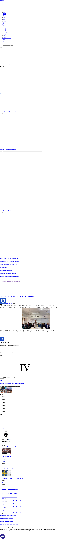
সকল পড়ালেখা (6, 32)
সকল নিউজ (4, 12)
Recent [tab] (3, 428)
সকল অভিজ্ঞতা (4, 21)
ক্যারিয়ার (5, 33)
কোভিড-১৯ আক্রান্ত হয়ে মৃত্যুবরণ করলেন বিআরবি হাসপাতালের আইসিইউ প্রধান (11, 412)
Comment (1, 351)
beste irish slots (4, 501)
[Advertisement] (28, 288)
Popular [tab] (3, 427)
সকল (2, 24)
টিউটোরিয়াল (6, 34)
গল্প (3, 22)
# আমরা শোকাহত (3, 5)
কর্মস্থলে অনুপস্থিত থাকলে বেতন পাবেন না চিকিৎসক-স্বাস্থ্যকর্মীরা (9, 493)
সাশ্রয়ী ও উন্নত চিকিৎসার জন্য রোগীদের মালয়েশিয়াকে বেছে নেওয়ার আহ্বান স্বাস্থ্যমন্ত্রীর (8, 64)
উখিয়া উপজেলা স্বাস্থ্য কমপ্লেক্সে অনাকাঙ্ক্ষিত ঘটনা (8, 406)
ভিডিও (3, 18)
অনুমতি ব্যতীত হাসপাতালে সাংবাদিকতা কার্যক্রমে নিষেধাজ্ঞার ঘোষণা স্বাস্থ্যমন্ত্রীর (12, 383)
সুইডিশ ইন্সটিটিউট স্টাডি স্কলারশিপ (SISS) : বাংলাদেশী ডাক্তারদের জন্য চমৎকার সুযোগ (12, 478)
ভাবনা (3, 23)
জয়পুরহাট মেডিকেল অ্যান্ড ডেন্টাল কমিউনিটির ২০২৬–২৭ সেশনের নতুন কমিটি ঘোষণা (11, 482)
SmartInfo (3, 510)
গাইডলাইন (4, 39)
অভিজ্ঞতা (2, 20)
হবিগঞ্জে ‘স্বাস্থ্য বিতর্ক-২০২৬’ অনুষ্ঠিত (3, 267)
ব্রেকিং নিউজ (4, 15)
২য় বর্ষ (5, 29)
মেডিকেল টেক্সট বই (5, 27)
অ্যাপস (4, 35)
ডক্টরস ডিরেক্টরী (4, 37)
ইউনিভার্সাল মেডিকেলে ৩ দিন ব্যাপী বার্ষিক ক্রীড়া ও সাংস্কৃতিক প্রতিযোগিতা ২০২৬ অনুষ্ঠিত (9, 524)
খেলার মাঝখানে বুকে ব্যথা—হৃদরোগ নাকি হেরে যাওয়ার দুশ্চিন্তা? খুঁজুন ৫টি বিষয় (8, 273)
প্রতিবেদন (3, 16)
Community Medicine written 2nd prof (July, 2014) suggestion (12, 446)
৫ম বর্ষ (5, 31)
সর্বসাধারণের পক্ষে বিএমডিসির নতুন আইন (6, 456)
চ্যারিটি (3, 43)
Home (2, 279)
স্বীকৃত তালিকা (4, 41)
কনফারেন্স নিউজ (4, 13)
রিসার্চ (3, 40)
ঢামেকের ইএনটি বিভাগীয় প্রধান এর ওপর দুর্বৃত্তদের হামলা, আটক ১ (6, 210)
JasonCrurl (3, 507)
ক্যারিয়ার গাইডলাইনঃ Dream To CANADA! (8, 509)
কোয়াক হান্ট (3, 25)
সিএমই (6, 38)
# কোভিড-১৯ (3, 2)
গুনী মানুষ (4, 19)
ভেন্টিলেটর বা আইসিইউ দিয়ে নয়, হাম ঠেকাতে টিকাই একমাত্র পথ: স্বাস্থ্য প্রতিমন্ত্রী (8, 149)
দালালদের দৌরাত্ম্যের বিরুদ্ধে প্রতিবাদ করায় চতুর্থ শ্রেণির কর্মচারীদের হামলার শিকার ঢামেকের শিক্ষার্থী (9, 261)
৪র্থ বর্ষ (5, 30)
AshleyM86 (3, 498)
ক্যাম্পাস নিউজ (4, 14)
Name (1, 352)
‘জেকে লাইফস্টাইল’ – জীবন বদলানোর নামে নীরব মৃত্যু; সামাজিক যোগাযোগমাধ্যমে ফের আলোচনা (9, 276)
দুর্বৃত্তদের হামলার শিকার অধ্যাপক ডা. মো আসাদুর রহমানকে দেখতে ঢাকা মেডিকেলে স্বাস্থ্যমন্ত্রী (9, 258)
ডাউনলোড (3, 26)
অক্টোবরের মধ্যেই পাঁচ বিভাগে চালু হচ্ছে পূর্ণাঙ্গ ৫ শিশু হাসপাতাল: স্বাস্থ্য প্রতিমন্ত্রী (8, 111)
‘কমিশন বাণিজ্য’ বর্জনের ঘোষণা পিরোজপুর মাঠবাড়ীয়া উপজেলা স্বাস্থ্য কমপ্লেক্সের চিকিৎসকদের (11, 281)
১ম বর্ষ (5, 28)
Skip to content (2, 0)
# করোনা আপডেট (3, 4)
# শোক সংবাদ (3, 3)
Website (1, 355)
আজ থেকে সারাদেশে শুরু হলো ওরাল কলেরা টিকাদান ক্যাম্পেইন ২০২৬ (10, 489)
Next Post (1, 380)
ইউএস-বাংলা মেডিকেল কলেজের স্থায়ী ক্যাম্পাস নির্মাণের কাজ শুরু (9, 497)
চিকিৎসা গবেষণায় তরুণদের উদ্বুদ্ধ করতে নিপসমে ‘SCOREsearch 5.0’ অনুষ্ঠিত (8, 264)
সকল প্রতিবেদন (4, 17)
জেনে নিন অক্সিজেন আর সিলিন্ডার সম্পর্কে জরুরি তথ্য (8, 468)
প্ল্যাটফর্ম (1, 7)
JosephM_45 (3, 504)
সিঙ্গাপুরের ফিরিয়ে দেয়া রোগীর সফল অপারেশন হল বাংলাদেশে (6, 270)
